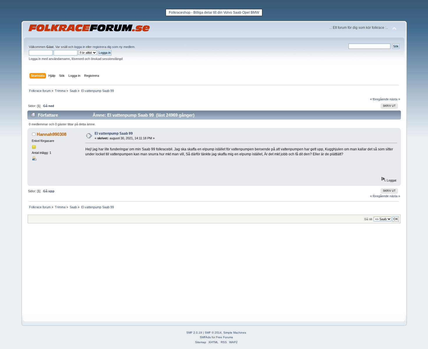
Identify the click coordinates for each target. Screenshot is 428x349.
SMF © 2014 (213, 332)
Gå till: (368, 219)
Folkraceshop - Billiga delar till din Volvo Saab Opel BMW (214, 12)
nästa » (395, 99)
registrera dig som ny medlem (114, 47)
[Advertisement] (202, 272)
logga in (79, 47)
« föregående (379, 99)
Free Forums (224, 337)
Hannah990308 (51, 134)
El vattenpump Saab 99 (114, 133)
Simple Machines (234, 332)
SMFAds (205, 337)
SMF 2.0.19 (194, 332)
